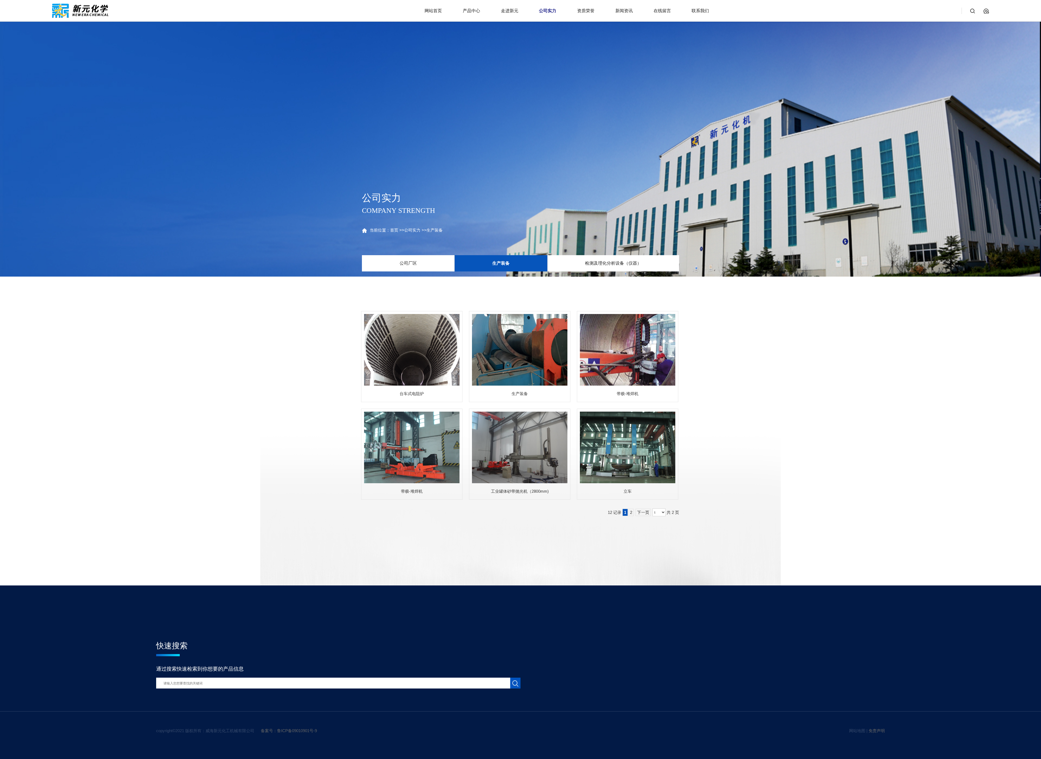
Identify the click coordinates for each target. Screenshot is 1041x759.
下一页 (643, 512)
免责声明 (877, 730)
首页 (394, 230)
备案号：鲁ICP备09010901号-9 (289, 730)
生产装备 (434, 230)
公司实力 (412, 230)
